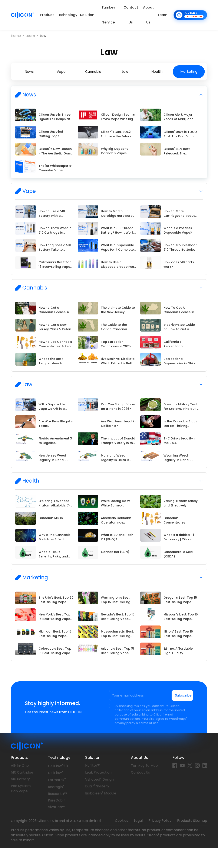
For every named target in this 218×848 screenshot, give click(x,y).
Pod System (21, 785)
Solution (87, 14)
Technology (67, 14)
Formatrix (57, 779)
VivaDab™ (56, 806)
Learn (162, 14)
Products (19, 757)
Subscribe (183, 695)
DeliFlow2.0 (58, 766)
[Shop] (190, 15)
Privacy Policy (159, 820)
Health (156, 71)
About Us (148, 15)
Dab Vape (19, 791)
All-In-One (20, 765)
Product (47, 14)
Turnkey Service (108, 15)
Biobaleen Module (100, 793)
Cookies (121, 820)
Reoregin (56, 786)
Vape (61, 71)
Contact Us (130, 15)
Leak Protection (98, 772)
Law (43, 35)
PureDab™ (56, 800)
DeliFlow (55, 772)
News (29, 71)
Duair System (97, 786)
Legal (138, 820)
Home (16, 35)
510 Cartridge (22, 772)
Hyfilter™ (92, 765)
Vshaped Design (99, 779)
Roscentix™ (57, 793)
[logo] (22, 15)
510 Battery (20, 779)
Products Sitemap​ (192, 820)
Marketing (188, 71)
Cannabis (93, 71)
